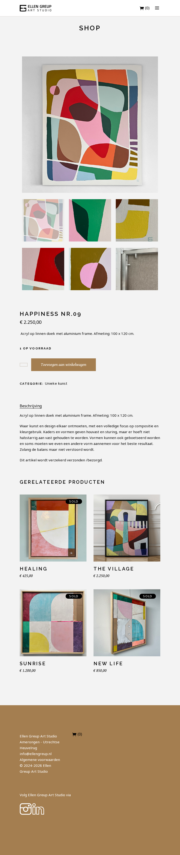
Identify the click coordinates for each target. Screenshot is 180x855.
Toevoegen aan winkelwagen (63, 364)
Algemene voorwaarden (40, 759)
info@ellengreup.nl (36, 753)
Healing (33, 569)
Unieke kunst (56, 383)
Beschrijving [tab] (31, 405)
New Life (108, 663)
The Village (114, 569)
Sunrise (33, 663)
